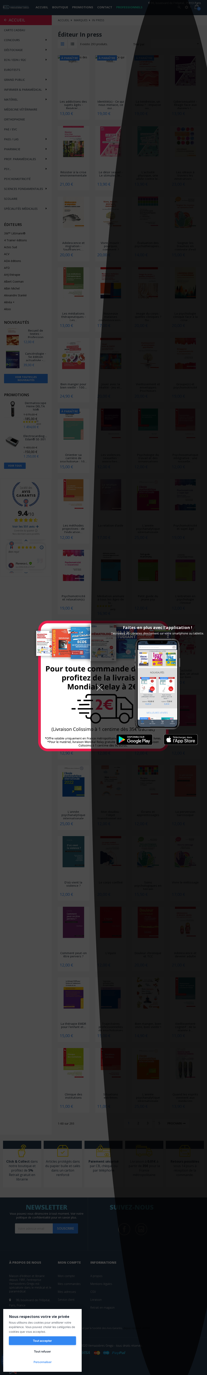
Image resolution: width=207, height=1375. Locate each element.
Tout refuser (42, 1351)
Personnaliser (43, 1362)
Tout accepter (42, 1340)
